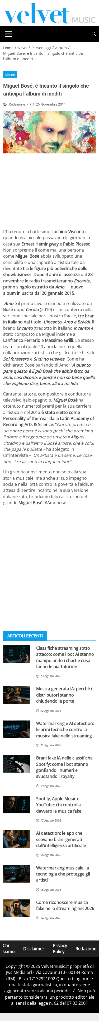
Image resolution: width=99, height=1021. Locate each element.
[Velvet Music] (49, 13)
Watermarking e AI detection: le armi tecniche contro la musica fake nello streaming (65, 729)
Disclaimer (33, 949)
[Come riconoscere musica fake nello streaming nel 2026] (16, 908)
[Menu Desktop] (8, 34)
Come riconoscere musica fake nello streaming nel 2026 (65, 905)
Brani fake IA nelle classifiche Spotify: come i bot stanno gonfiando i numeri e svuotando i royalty (64, 767)
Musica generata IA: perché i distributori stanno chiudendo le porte (64, 695)
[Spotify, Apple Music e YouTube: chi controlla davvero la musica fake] (16, 804)
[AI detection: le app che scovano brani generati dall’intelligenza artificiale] (16, 839)
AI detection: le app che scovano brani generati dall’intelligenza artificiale (61, 839)
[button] (94, 34)
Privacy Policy (60, 948)
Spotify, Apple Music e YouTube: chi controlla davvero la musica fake (58, 805)
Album (10, 74)
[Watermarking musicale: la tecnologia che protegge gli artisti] (16, 874)
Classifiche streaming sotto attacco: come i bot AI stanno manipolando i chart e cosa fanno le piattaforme (65, 657)
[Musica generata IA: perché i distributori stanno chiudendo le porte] (16, 694)
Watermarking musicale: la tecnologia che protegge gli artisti (63, 874)
